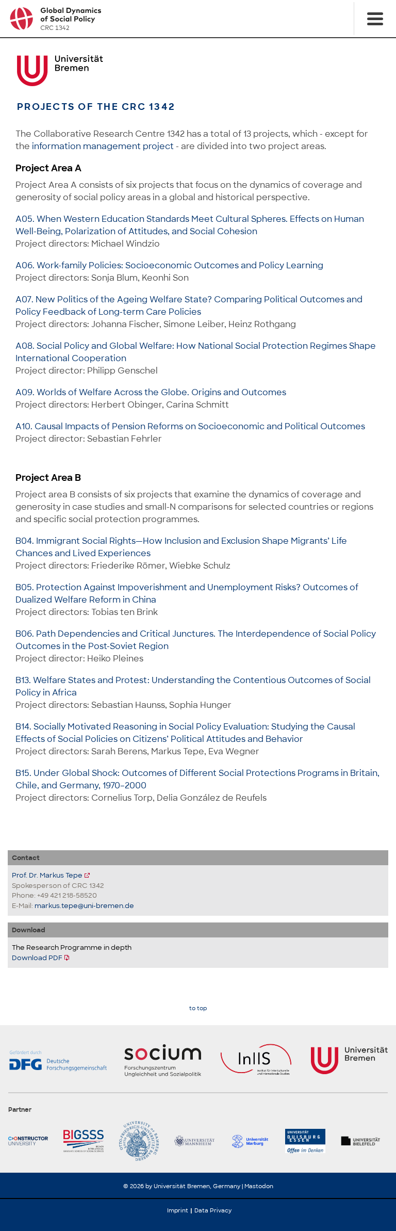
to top (198, 1008)
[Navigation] (375, 18)
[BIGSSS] (86, 1141)
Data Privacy (213, 1210)
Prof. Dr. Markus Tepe (47, 875)
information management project (103, 146)
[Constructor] (31, 1141)
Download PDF (37, 957)
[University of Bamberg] (142, 1141)
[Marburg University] (253, 1141)
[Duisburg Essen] (308, 1141)
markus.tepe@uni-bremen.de (84, 905)
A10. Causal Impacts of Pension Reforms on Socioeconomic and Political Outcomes (190, 426)
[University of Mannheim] (197, 1141)
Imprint (177, 1210)
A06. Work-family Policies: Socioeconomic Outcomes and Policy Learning (169, 265)
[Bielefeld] (364, 1141)
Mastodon (258, 1186)
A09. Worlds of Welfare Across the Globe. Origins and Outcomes (150, 392)
